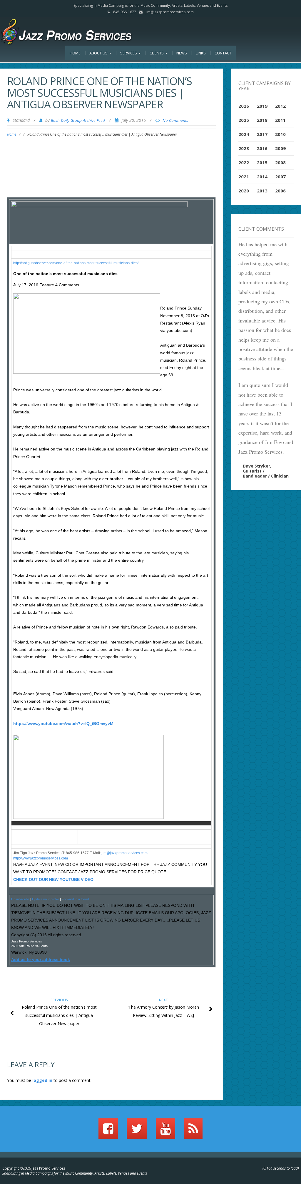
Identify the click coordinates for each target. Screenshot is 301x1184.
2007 (280, 176)
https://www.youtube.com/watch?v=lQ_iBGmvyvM (63, 723)
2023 (243, 148)
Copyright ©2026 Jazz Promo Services (33, 1168)
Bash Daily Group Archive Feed (78, 120)
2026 (243, 106)
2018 (262, 120)
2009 (280, 148)
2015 (262, 162)
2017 (262, 134)
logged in (42, 1080)
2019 (262, 106)
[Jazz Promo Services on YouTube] (165, 1131)
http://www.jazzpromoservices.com (40, 858)
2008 (280, 162)
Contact (223, 53)
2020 (243, 191)
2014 (262, 176)
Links (201, 53)
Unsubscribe (20, 899)
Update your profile (45, 899)
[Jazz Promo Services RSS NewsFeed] (193, 1131)
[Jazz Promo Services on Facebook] (108, 1131)
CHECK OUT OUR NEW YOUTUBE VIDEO (53, 879)
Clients (157, 53)
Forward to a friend (75, 899)
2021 (243, 176)
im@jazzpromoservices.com (125, 853)
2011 (280, 120)
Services (129, 53)
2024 (243, 134)
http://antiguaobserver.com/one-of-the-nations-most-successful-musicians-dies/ (75, 263)
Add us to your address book (40, 959)
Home (75, 53)
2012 (280, 106)
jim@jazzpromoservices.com (170, 11)
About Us (98, 53)
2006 (280, 191)
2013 (262, 191)
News (181, 53)
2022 (243, 162)
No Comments (175, 120)
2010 (280, 134)
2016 (262, 148)
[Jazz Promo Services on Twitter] (136, 1131)
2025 (243, 120)
